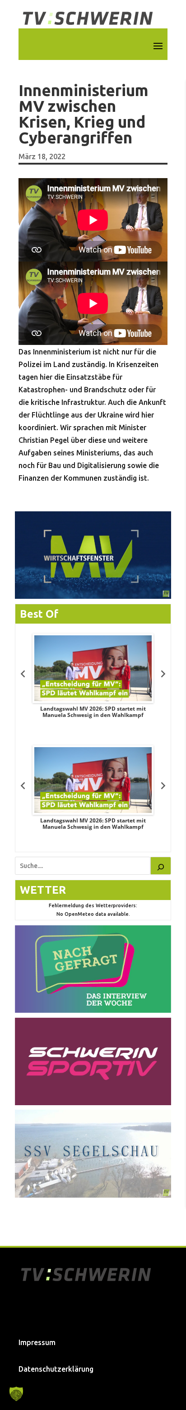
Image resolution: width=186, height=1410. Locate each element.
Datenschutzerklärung (56, 1369)
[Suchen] (160, 866)
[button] (16, 1394)
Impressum (37, 1342)
